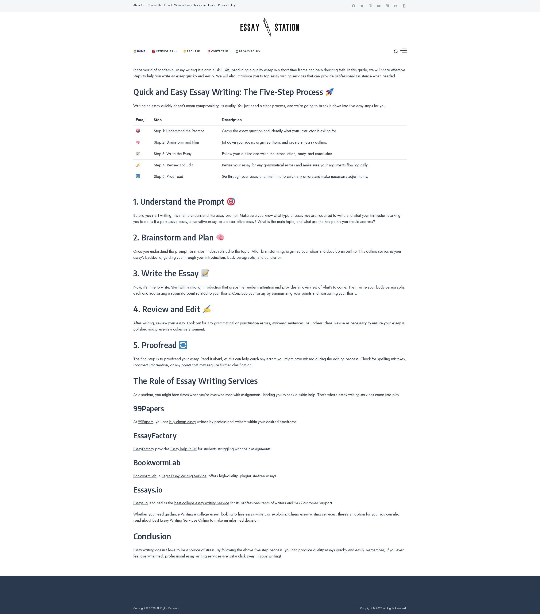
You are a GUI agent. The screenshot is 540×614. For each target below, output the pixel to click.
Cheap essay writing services (312, 514)
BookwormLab (144, 476)
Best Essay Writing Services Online (180, 520)
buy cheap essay (182, 422)
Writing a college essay (200, 514)
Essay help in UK (183, 449)
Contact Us (154, 5)
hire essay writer (251, 514)
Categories (164, 51)
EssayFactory (143, 449)
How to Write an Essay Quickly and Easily (189, 5)
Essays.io (140, 503)
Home (140, 51)
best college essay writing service (201, 503)
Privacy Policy (226, 5)
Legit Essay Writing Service (184, 476)
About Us (138, 5)
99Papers (145, 422)
